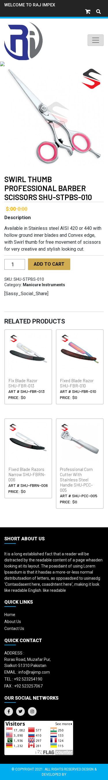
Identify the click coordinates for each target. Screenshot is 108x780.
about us (12, 621)
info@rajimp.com (27, 672)
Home (9, 614)
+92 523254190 (23, 679)
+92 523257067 (23, 686)
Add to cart (49, 264)
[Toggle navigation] (96, 40)
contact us (14, 628)
